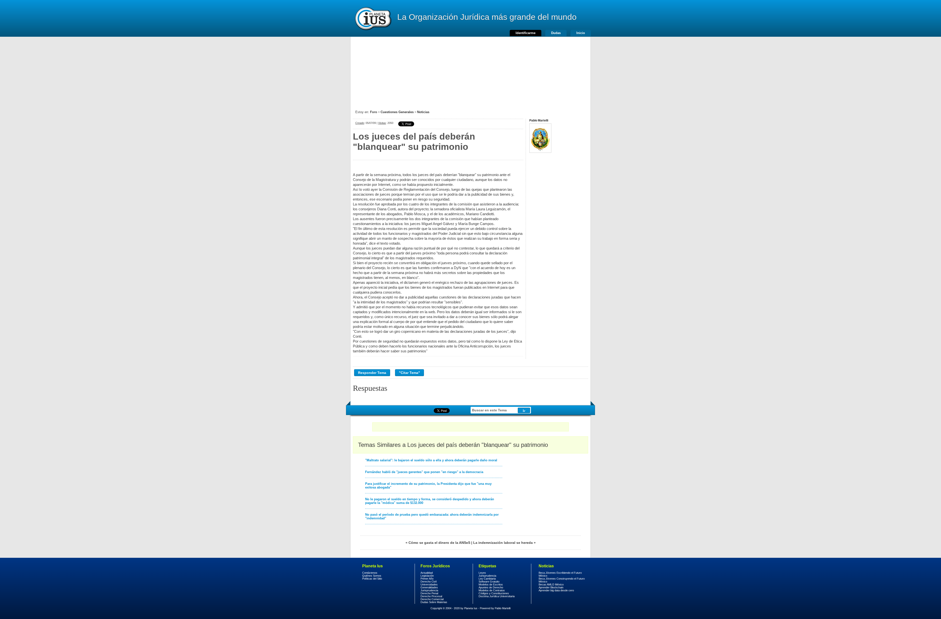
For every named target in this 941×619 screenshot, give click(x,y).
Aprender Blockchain (551, 587)
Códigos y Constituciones (494, 593)
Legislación (427, 575)
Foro (373, 112)
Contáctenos (369, 572)
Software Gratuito (489, 581)
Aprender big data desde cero (556, 590)
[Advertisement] (470, 71)
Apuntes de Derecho (491, 587)
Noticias (423, 112)
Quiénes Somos (371, 575)
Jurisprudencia (429, 590)
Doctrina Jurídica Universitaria (497, 596)
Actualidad (427, 572)
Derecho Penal (429, 593)
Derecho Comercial (432, 599)
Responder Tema (372, 373)
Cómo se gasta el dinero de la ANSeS (439, 543)
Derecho (372, 18)
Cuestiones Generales (397, 112)
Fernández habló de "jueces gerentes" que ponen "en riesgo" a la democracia (424, 472)
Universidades (429, 584)
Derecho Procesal (431, 596)
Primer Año (427, 578)
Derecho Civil (428, 581)
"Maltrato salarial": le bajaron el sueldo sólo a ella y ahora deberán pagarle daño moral (431, 460)
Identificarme (525, 33)
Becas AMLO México (551, 584)
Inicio (580, 33)
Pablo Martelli (502, 608)
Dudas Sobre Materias (434, 602)
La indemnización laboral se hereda (503, 543)
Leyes (482, 572)
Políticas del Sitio (372, 578)
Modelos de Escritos (491, 584)
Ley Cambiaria (487, 578)
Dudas (556, 33)
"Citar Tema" (409, 373)
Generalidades (429, 587)
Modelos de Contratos (492, 590)
